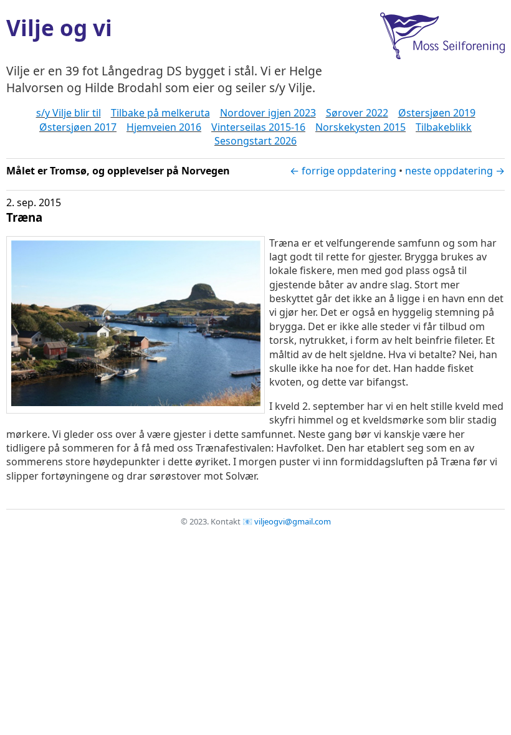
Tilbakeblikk (444, 127)
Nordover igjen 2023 (268, 113)
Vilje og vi (59, 27)
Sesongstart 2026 (255, 141)
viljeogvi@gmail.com (292, 521)
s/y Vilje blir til (68, 113)
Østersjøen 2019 (436, 113)
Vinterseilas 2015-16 (258, 127)
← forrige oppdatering (343, 171)
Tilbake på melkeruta (160, 113)
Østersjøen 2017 (78, 127)
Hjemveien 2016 (164, 127)
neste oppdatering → (455, 171)
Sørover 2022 (357, 113)
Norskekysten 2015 (360, 127)
